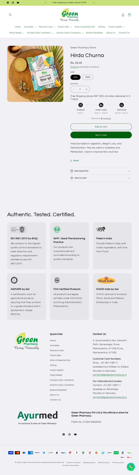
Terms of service (73, 462)
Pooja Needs (56, 375)
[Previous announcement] (45, 2)
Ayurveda (54, 345)
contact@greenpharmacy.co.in (110, 375)
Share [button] (76, 161)
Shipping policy (89, 462)
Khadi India (55, 355)
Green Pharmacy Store (31, 462)
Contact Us (55, 400)
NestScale (107, 118)
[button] (10, 15)
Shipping (74, 67)
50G (75, 77)
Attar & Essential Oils (60, 360)
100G (87, 77)
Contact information (71, 465)
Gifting (53, 365)
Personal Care (57, 350)
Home (53, 341)
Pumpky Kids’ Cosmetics (62, 380)
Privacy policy (118, 462)
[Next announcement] (94, 2)
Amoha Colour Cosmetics (62, 385)
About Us (54, 395)
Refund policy (104, 462)
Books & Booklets (58, 390)
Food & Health (57, 370)
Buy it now (101, 135)
